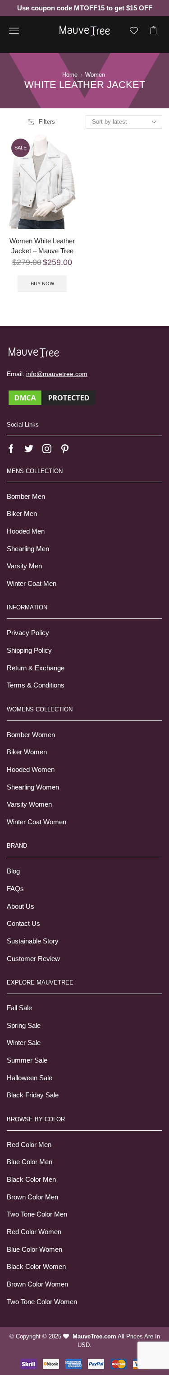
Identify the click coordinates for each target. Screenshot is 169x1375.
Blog (13, 871)
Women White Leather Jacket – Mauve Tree (42, 246)
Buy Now (42, 283)
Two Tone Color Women (42, 1301)
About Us (20, 906)
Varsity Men (24, 566)
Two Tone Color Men (37, 1214)
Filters (47, 121)
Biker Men (22, 513)
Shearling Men (28, 549)
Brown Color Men (32, 1197)
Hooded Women (31, 769)
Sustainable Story (33, 941)
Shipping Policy (29, 650)
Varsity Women (29, 804)
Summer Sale (27, 1060)
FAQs (15, 888)
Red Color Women (34, 1232)
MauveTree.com (94, 1336)
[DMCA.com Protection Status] (52, 397)
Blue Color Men (29, 1162)
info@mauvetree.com (56, 373)
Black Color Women (36, 1266)
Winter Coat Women (36, 822)
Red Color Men (29, 1144)
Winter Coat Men (31, 583)
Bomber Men (26, 496)
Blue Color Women (34, 1249)
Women (95, 74)
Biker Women (27, 752)
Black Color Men (31, 1179)
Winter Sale (24, 1042)
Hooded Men (26, 531)
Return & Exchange (35, 668)
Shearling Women (33, 787)
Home (70, 74)
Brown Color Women (37, 1284)
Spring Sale (24, 1025)
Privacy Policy (28, 632)
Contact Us (23, 923)
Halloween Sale (29, 1078)
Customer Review (33, 958)
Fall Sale (19, 1008)
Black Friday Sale (33, 1095)
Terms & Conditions (35, 685)
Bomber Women (31, 735)
